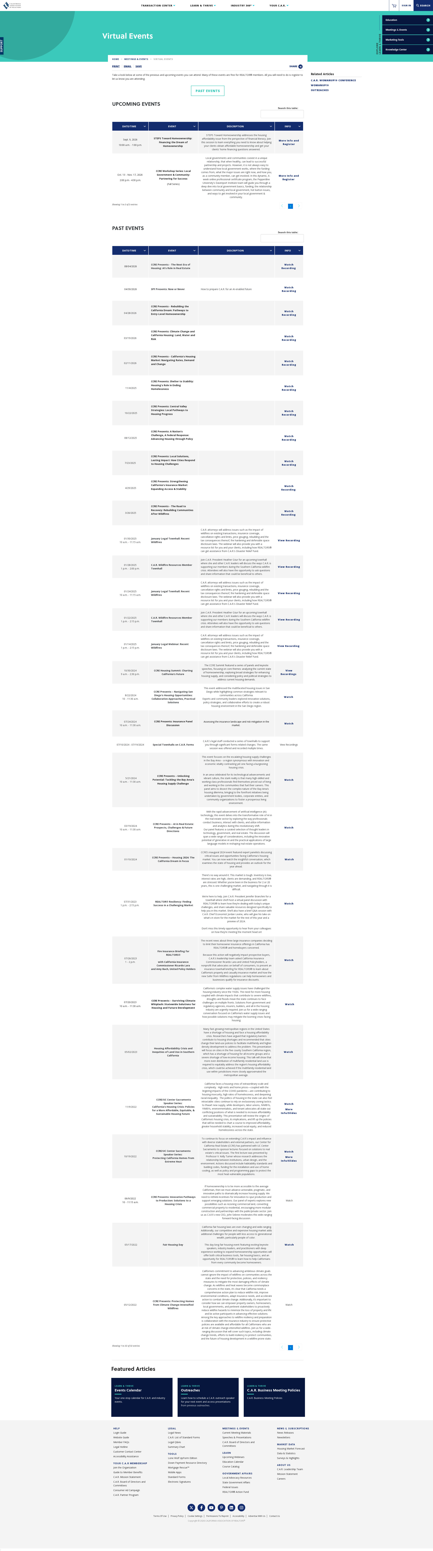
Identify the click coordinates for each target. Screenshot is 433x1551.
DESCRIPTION (235, 126)
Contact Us (274, 1516)
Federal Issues (230, 1487)
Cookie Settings (195, 1516)
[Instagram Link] (241, 1507)
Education (391, 20)
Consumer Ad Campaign (126, 1490)
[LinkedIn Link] (231, 1507)
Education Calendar (233, 1461)
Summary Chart (176, 1446)
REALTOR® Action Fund (235, 1491)
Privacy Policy (177, 1516)
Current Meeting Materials (236, 1432)
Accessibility (238, 1516)
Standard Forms (177, 1477)
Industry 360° (241, 5)
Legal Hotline (120, 1446)
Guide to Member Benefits (127, 1472)
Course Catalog (230, 1466)
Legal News (174, 1432)
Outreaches (320, 90)
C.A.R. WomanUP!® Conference (333, 80)
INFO (288, 126)
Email (127, 66)
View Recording (289, 540)
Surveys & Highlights (288, 1458)
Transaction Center (156, 5)
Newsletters (283, 1437)
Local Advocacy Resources (237, 1477)
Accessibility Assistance (126, 1456)
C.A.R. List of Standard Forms (184, 1437)
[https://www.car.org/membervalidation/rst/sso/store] (394, 5)
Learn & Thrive (201, 5)
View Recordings (289, 672)
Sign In (406, 5)
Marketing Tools (395, 39)
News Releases (285, 1432)
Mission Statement (287, 1474)
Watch (288, 697)
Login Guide (119, 1432)
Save (138, 66)
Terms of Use (160, 1516)
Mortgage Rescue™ (178, 1467)
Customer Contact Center (127, 1451)
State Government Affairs (236, 1482)
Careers (281, 1478)
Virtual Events (163, 59)
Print (116, 66)
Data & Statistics (286, 1453)
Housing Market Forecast (291, 1448)
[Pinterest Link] (221, 1507)
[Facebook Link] (201, 1507)
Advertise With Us (256, 1516)
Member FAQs (121, 1442)
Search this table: (288, 108)
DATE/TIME (129, 126)
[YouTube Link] (211, 1507)
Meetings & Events (396, 29)
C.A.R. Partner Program (126, 1495)
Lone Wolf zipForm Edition (182, 1458)
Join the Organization (124, 1467)
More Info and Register (289, 177)
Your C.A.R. (278, 5)
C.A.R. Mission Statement (127, 1477)
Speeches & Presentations (236, 1437)
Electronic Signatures (179, 1481)
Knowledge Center (396, 49)
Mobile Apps (174, 1472)
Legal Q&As (174, 1442)
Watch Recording (288, 266)
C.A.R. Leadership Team (290, 1469)
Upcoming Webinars (233, 1457)
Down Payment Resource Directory (187, 1462)
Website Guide (121, 1437)
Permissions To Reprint (217, 1516)
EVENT (172, 126)
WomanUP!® (320, 85)
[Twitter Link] (191, 1507)
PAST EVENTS (208, 90)
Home (115, 59)
